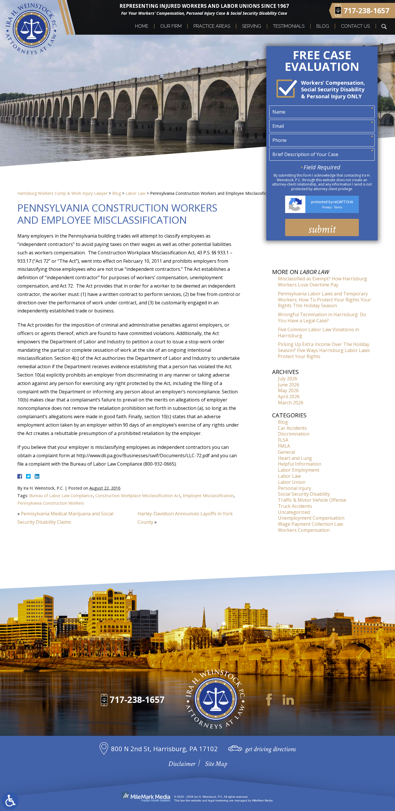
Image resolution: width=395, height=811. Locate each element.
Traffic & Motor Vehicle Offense (312, 500)
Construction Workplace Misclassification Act (137, 495)
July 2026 (287, 378)
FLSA (283, 440)
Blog (322, 26)
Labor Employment (298, 470)
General (286, 452)
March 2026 (290, 402)
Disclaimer (181, 763)
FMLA (284, 446)
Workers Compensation (304, 530)
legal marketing (218, 800)
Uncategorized (294, 512)
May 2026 (288, 390)
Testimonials (288, 26)
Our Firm (171, 26)
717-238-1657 (137, 699)
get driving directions (270, 749)
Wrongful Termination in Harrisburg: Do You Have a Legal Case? (322, 317)
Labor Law (135, 193)
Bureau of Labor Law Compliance (61, 495)
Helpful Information (299, 464)
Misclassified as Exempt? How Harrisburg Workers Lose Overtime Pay (322, 281)
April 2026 (289, 396)
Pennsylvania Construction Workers (50, 503)
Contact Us (355, 26)
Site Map (216, 763)
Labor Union (291, 482)
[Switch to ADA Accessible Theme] (10, 801)
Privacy (327, 207)
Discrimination (293, 434)
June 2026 (288, 385)
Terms (338, 207)
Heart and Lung (295, 458)
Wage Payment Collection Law (310, 524)
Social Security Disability (304, 494)
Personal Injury (294, 488)
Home (141, 26)
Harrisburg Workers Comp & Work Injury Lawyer (62, 193)
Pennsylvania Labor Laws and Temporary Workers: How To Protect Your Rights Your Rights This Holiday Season (324, 299)
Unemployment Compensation (311, 518)
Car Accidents (292, 428)
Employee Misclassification (208, 495)
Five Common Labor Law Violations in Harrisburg (318, 332)
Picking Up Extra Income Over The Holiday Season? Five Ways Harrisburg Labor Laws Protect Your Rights (324, 350)
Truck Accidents (295, 506)
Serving (251, 26)
